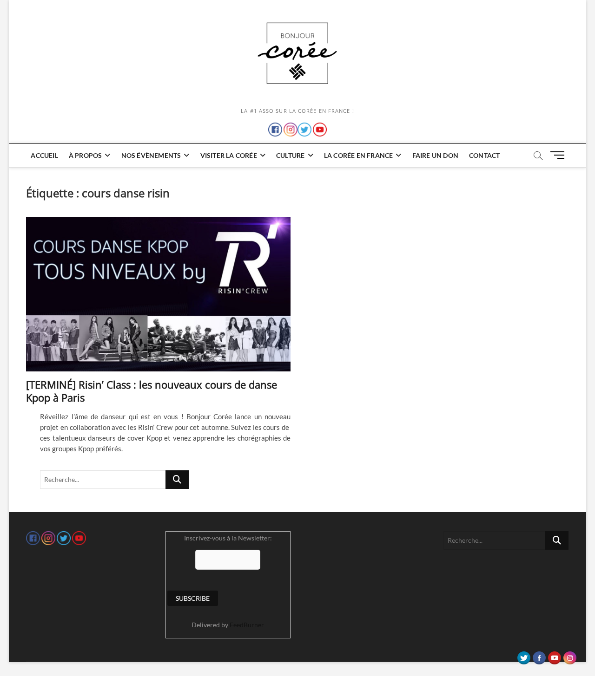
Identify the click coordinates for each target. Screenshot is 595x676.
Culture (290, 155)
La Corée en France (358, 155)
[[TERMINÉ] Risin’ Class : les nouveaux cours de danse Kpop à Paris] (158, 294)
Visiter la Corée (228, 155)
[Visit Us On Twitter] (523, 655)
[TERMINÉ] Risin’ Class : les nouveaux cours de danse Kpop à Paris (151, 390)
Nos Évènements (151, 155)
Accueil (44, 155)
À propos (85, 155)
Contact (484, 155)
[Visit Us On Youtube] (554, 655)
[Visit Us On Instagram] (569, 655)
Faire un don (435, 155)
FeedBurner (247, 625)
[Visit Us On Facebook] (539, 655)
